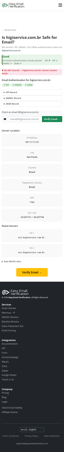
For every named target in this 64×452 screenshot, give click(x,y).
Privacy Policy (31, 436)
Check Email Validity (12, 407)
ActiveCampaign (10, 357)
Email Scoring (9, 330)
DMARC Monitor (10, 317)
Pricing (5, 392)
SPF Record (11, 92)
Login (4, 401)
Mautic (5, 361)
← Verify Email (9, 30)
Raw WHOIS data (12, 261)
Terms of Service (10, 436)
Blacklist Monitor (10, 321)
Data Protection (51, 436)
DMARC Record (13, 98)
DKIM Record (12, 103)
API (3, 348)
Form (4, 352)
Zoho (4, 366)
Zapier (5, 370)
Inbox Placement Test (12, 326)
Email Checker (9, 308)
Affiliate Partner (10, 412)
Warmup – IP (8, 312)
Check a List (8, 379)
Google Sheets (9, 374)
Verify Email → (52, 119)
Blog (4, 397)
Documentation (10, 343)
